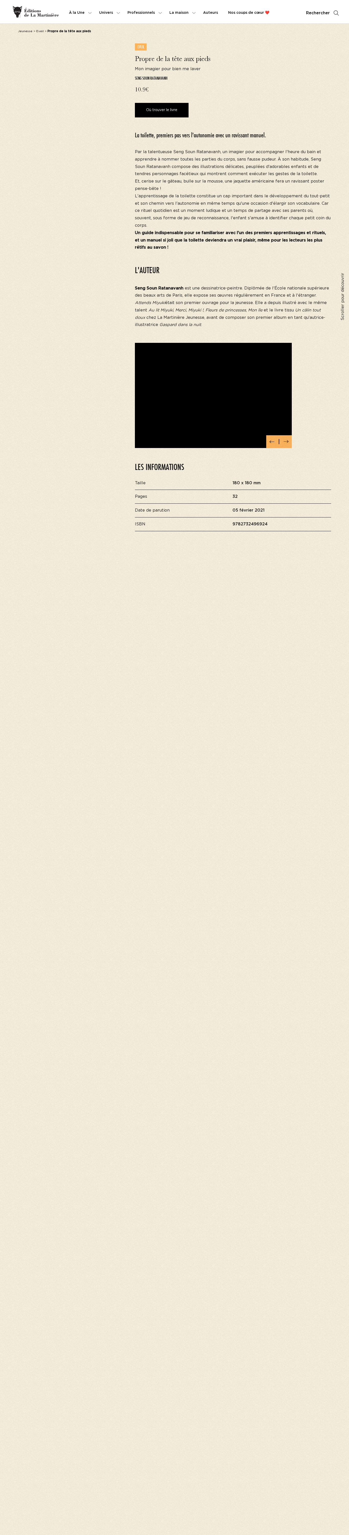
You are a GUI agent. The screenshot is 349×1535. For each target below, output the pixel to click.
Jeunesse (25, 31)
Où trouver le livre (161, 110)
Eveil (40, 31)
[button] (272, 441)
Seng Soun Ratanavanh (151, 78)
